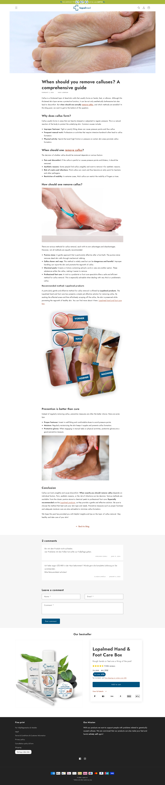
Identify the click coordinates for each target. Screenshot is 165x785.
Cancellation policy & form (24, 743)
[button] (16, 7)
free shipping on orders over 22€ (115, 678)
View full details (98, 691)
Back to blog (83, 526)
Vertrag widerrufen (23, 752)
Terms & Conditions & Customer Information (30, 735)
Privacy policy (20, 739)
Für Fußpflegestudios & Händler (26, 728)
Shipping (18, 747)
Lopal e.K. (85, 777)
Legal (17, 731)
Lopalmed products (67, 502)
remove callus (87, 104)
